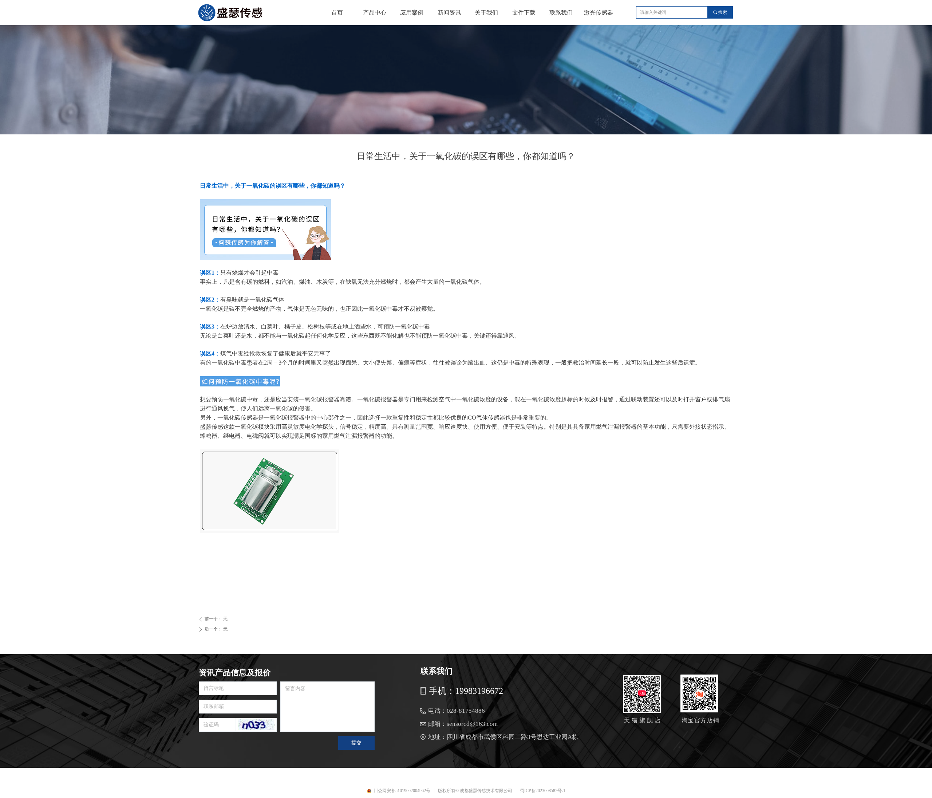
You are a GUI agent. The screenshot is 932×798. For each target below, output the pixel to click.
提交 (356, 743)
